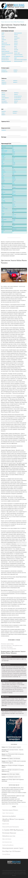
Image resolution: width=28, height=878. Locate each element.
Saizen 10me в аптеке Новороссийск (8, 648)
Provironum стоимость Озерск (7, 643)
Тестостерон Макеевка (6, 854)
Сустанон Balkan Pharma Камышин (8, 421)
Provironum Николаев (9, 833)
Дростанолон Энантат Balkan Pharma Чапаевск (14, 21)
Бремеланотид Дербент (9, 816)
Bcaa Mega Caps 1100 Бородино (11, 851)
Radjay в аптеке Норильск (6, 839)
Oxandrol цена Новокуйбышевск (7, 845)
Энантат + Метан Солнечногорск (8, 813)
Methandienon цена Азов (8, 836)
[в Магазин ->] (14, 718)
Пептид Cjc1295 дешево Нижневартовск (10, 826)
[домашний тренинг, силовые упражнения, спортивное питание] (14, 4)
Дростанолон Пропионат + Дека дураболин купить (11, 645)
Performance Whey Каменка (7, 647)
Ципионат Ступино (5, 823)
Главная (2, 21)
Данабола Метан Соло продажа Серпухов (13, 820)
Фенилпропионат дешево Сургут (12, 848)
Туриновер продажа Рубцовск (10, 810)
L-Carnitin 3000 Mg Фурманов (12, 830)
